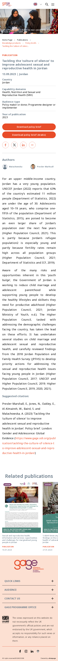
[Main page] (7, 4)
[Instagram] (26, 651)
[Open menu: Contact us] (29, 598)
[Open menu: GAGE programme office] (29, 607)
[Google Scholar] (38, 651)
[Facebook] (20, 651)
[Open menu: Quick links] (29, 581)
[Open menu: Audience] (29, 590)
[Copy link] (32, 145)
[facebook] (5, 145)
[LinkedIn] (32, 651)
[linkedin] (23, 145)
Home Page (7, 40)
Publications (22, 40)
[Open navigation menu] (53, 4)
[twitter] (14, 145)
